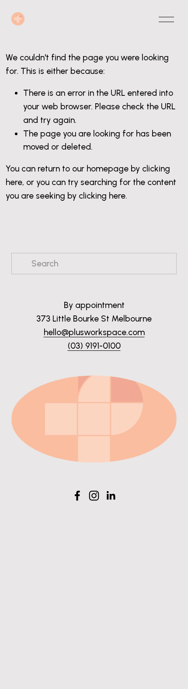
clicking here (102, 196)
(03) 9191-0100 (94, 346)
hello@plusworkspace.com (94, 332)
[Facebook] (77, 495)
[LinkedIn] (110, 495)
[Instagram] (94, 495)
